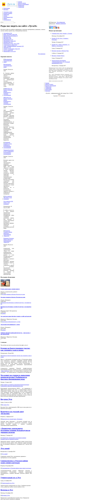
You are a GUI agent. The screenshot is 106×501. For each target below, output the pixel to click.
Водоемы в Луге (7, 490)
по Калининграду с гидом (10, 324)
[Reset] (14, 22)
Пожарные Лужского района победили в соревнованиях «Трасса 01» (8, 240)
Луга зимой (5, 448)
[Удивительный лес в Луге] (7, 483)
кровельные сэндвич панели (10, 289)
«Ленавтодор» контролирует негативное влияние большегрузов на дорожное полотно (15, 430)
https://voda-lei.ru (5, 371)
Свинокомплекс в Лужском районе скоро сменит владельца (14, 462)
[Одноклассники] (54, 28)
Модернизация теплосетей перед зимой (7, 66)
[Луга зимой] (4, 454)
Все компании (41, 53)
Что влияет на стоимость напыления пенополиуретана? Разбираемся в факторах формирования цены (15, 377)
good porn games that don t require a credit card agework (16, 316)
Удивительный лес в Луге (11, 478)
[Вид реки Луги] (5, 404)
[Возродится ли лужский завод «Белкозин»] (11, 419)
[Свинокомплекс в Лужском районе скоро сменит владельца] (16, 468)
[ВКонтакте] (50, 28)
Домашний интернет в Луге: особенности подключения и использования (8, 152)
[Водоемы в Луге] (5, 495)
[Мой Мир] (56, 28)
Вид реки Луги (6, 399)
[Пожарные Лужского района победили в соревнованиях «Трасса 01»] (8, 236)
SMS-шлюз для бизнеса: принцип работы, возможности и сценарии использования (7, 101)
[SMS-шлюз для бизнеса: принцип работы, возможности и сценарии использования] (8, 95)
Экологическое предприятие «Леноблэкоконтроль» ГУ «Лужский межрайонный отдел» (61, 62)
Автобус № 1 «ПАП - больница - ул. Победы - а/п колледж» (61, 45)
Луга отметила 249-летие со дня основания (8, 203)
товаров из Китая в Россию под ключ (13, 297)
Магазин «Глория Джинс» (58, 55)
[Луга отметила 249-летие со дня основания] (8, 199)
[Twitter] (52, 28)
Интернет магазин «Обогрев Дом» (60, 50)
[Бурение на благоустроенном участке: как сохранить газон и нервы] (16, 357)
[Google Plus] (58, 28)
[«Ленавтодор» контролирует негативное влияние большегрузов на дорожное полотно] (16, 439)
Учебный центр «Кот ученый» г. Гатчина (62, 33)
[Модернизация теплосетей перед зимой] (8, 62)
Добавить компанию (61, 23)
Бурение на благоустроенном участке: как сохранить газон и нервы (15, 349)
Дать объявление (61, 22)
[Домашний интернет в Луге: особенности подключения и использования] (8, 147)
